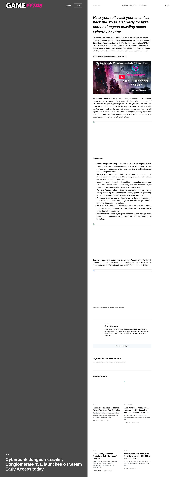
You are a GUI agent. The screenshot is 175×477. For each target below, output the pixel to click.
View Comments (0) (121, 346)
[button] (68, 5)
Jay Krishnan (111, 326)
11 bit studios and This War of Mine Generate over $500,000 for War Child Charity (137, 456)
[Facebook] (57, 5)
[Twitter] (59, 5)
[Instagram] (62, 5)
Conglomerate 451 (105, 307)
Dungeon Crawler (114, 307)
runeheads (121, 307)
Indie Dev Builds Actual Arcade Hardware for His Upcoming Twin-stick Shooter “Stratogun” (137, 410)
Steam (102, 265)
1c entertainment (96, 307)
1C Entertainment (134, 265)
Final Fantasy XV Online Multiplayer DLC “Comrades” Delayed (105, 456)
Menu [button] (78, 5)
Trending (130, 404)
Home (94, 5)
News (7, 454)
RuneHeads (118, 265)
